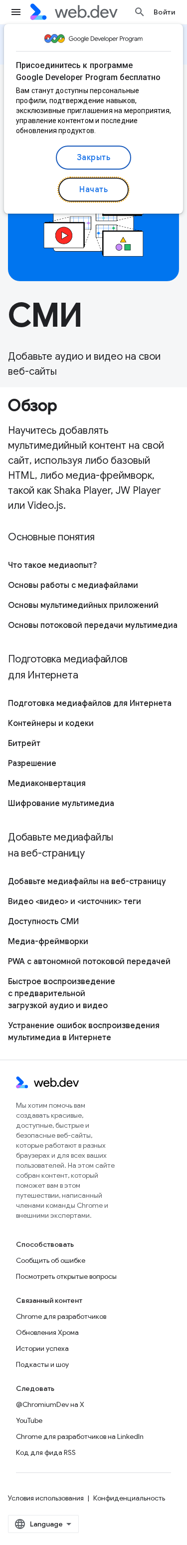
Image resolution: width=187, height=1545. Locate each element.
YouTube (29, 1420)
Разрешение (32, 763)
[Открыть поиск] (140, 12)
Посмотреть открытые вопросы (66, 1276)
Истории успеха (42, 1348)
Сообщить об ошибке (50, 1260)
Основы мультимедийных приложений (83, 605)
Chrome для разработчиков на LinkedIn (80, 1436)
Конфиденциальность (129, 1498)
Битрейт (24, 743)
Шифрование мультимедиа (61, 804)
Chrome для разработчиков (61, 1316)
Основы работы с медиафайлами (73, 585)
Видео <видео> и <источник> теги (74, 902)
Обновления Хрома (47, 1332)
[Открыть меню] (16, 12)
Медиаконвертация (47, 784)
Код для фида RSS (46, 1452)
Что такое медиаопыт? (52, 565)
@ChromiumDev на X (50, 1404)
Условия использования (46, 1498)
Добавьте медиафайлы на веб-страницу (87, 882)
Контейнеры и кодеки (51, 723)
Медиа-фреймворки (48, 942)
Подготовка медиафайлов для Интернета (90, 703)
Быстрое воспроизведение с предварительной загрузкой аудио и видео (61, 994)
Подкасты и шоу (42, 1364)
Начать (93, 190)
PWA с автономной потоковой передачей (89, 962)
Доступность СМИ (43, 922)
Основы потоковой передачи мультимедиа (93, 625)
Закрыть (94, 158)
